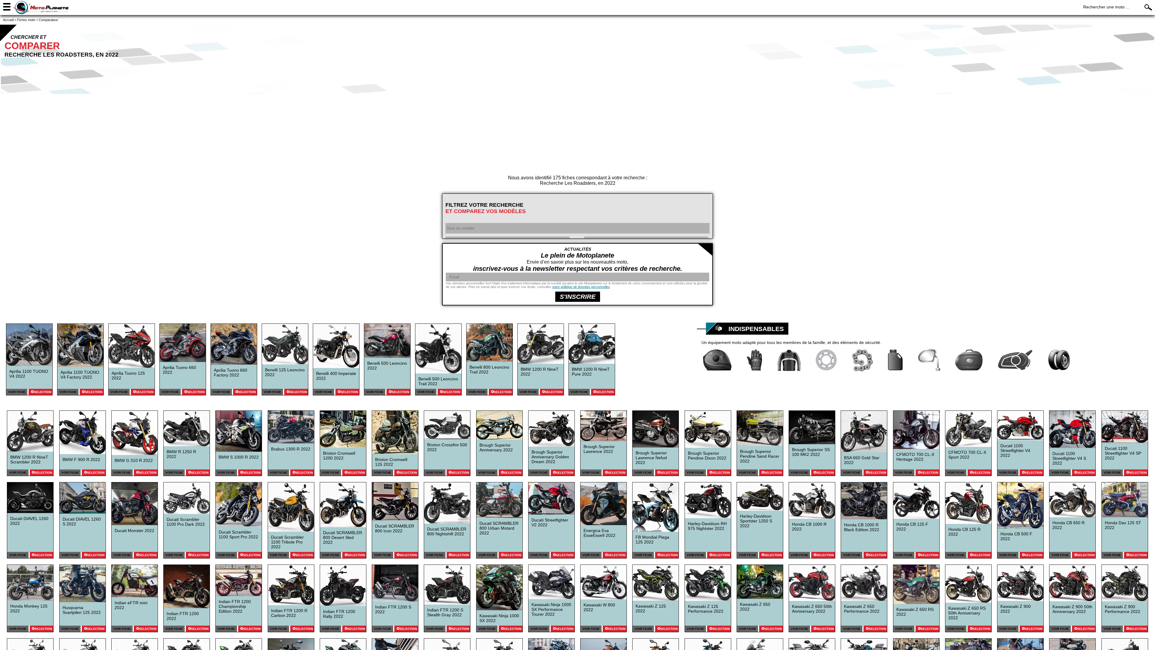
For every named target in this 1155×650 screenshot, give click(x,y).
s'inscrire (578, 296)
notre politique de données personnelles (581, 287)
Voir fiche (17, 392)
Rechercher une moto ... (1106, 7)
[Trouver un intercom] (1015, 359)
